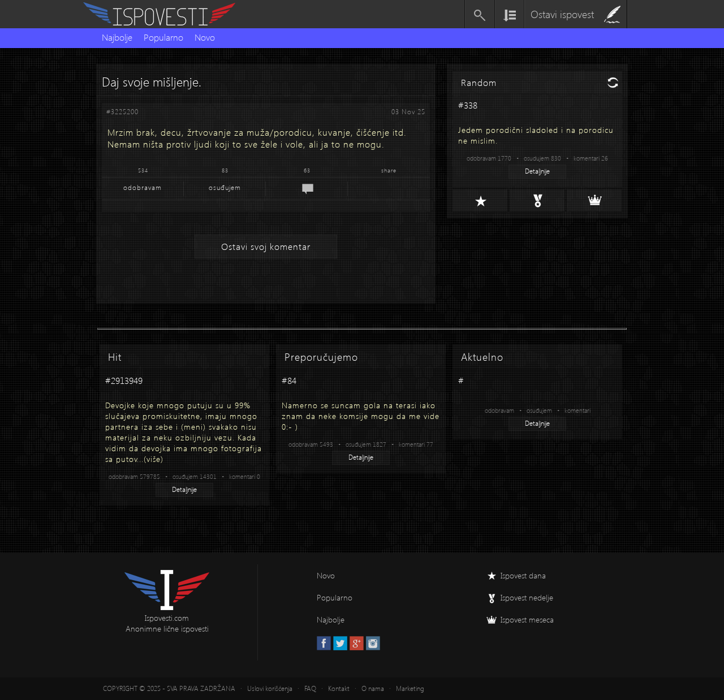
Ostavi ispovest (562, 14)
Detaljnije (537, 171)
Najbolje (117, 37)
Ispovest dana (523, 575)
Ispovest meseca (527, 619)
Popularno (163, 37)
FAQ (310, 688)
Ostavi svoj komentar (266, 246)
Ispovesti (164, 14)
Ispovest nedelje (527, 597)
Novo (205, 37)
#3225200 (122, 111)
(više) (153, 458)
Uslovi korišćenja (269, 688)
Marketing (410, 688)
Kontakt (339, 688)
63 (307, 170)
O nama (372, 688)
